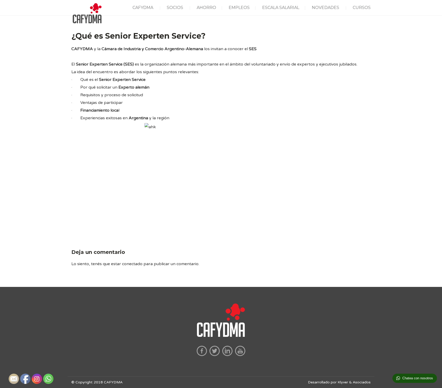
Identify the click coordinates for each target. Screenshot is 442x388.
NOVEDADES (325, 7)
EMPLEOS (239, 7)
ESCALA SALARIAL (280, 7)
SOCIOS (175, 7)
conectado (132, 263)
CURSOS (362, 7)
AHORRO (206, 7)
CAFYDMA (142, 7)
